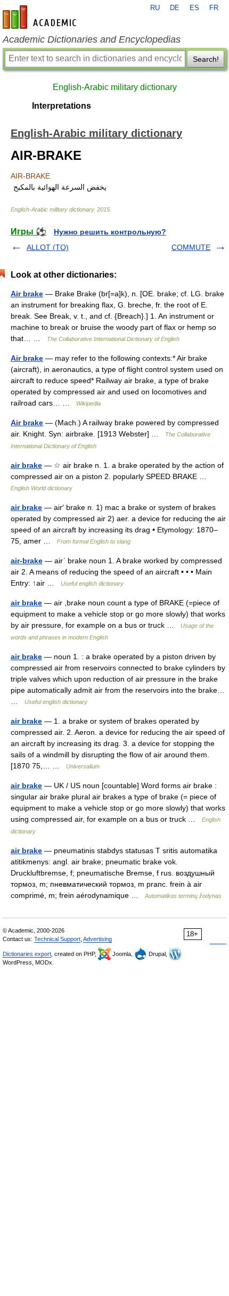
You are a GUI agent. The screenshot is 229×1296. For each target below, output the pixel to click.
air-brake (27, 560)
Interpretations (61, 105)
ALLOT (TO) (48, 247)
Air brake (27, 293)
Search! (206, 59)
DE (174, 8)
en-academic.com (41, 17)
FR (213, 8)
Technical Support (57, 939)
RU (155, 8)
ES (194, 8)
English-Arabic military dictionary (115, 87)
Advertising (97, 939)
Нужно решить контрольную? (110, 232)
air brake (26, 465)
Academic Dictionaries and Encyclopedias (92, 39)
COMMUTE (190, 247)
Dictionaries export (27, 954)
